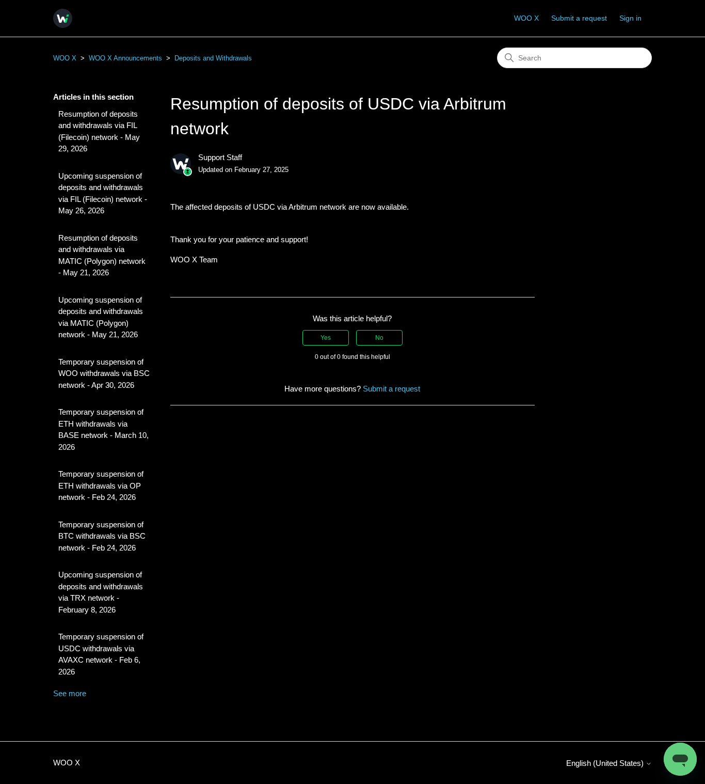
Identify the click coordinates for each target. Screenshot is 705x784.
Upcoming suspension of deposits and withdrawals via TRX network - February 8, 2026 (100, 592)
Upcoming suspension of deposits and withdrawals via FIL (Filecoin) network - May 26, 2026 (102, 193)
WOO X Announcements (125, 58)
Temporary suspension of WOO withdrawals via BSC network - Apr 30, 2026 (104, 373)
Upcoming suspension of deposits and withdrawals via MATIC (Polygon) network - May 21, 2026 (100, 317)
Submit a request (579, 18)
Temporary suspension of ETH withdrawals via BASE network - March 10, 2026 (103, 429)
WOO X (526, 18)
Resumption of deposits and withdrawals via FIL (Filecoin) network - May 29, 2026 (99, 131)
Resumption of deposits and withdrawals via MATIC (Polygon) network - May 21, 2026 (102, 255)
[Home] (62, 18)
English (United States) (606, 763)
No (379, 337)
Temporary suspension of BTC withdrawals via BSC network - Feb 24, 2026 (102, 536)
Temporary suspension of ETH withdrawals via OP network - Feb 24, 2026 (100, 485)
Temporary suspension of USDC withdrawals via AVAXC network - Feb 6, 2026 (100, 654)
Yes (326, 337)
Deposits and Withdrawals (213, 58)
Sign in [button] (630, 18)
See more (69, 693)
